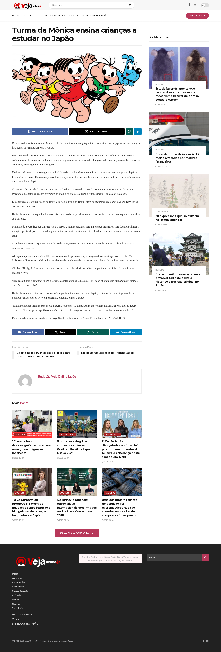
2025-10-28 (19, 458)
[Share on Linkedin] (138, 131)
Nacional (110, 493)
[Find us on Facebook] (189, 5)
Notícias (30, 15)
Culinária (16, 595)
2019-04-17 (162, 224)
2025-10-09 (64, 458)
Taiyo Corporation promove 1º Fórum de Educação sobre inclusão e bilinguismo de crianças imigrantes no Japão (31, 507)
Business (20, 493)
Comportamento (20, 591)
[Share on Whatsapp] (129, 131)
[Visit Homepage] (27, 5)
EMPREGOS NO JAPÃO (95, 15)
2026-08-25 (162, 290)
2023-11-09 (162, 166)
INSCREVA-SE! (197, 15)
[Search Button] (130, 5)
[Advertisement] (178, 587)
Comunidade (161, 212)
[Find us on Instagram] (195, 5)
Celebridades (67, 434)
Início (16, 15)
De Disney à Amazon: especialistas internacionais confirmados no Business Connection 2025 (77, 507)
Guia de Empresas (53, 15)
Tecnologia (17, 608)
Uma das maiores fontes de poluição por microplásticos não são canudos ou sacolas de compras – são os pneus (119, 507)
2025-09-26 (64, 520)
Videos (73, 15)
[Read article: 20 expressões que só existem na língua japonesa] (179, 195)
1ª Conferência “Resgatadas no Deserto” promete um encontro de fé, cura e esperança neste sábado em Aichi (121, 449)
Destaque (20, 434)
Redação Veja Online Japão (57, 376)
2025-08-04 (108, 520)
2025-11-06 (162, 104)
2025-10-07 (108, 461)
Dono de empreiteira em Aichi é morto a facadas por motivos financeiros (178, 158)
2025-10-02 (19, 520)
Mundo (15, 599)
